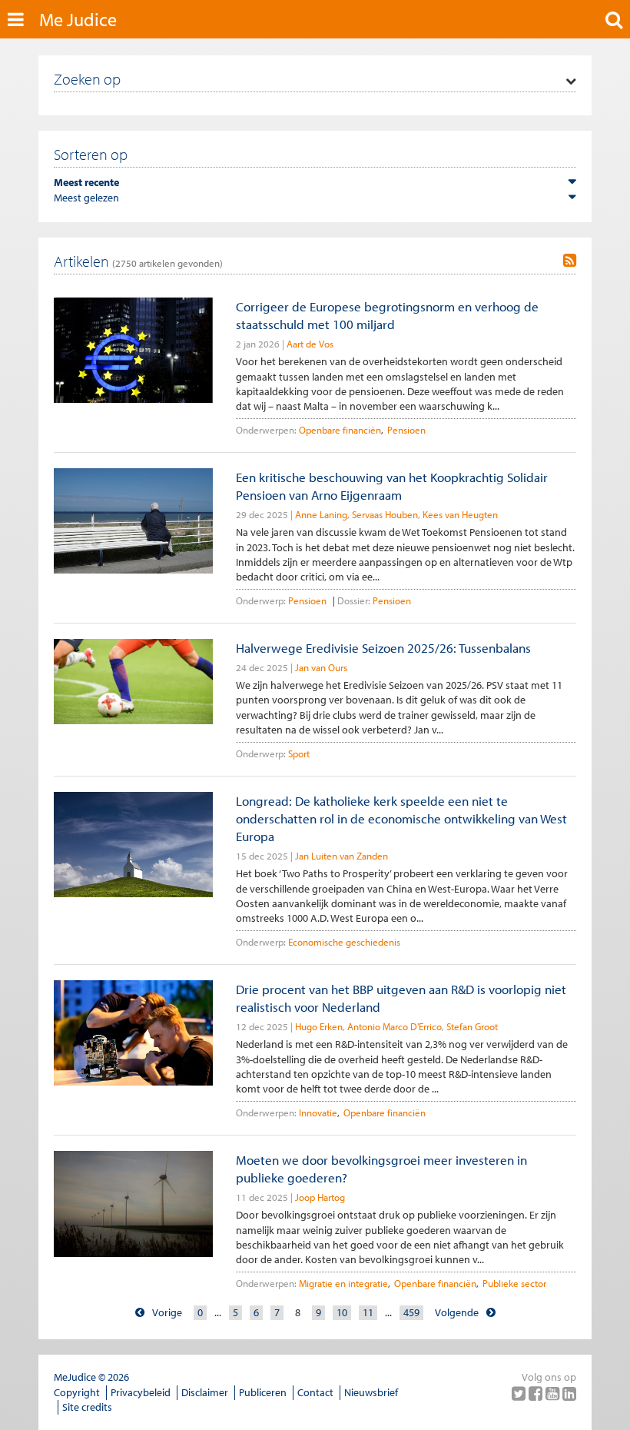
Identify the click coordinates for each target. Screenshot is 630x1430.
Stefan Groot (472, 1026)
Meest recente (86, 182)
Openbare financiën (340, 430)
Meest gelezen (86, 198)
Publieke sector (514, 1283)
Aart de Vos (310, 344)
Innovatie (318, 1112)
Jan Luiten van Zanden (341, 856)
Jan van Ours (321, 667)
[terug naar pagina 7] (139, 1312)
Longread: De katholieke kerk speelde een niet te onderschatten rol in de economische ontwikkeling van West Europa (401, 819)
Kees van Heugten (460, 514)
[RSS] (569, 260)
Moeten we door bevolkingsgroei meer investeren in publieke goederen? (381, 1169)
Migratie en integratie (343, 1283)
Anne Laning (321, 514)
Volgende (457, 1312)
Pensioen (406, 430)
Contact (315, 1392)
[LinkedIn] (569, 1393)
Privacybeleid (141, 1392)
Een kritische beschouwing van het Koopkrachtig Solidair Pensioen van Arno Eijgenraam (392, 486)
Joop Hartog (320, 1197)
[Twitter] (520, 1393)
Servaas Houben (385, 514)
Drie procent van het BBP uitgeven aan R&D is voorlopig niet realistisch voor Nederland (401, 998)
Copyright (77, 1392)
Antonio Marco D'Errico (394, 1026)
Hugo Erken (319, 1026)
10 (342, 1312)
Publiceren (263, 1392)
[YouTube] (553, 1393)
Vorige (167, 1312)
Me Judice (78, 19)
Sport (299, 753)
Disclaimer (204, 1392)
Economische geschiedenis (344, 942)
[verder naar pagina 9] (490, 1312)
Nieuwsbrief (371, 1392)
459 (411, 1312)
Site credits (87, 1407)
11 (368, 1312)
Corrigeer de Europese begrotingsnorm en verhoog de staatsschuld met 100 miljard (387, 315)
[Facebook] (537, 1393)
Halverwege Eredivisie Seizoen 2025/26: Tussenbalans (383, 648)
